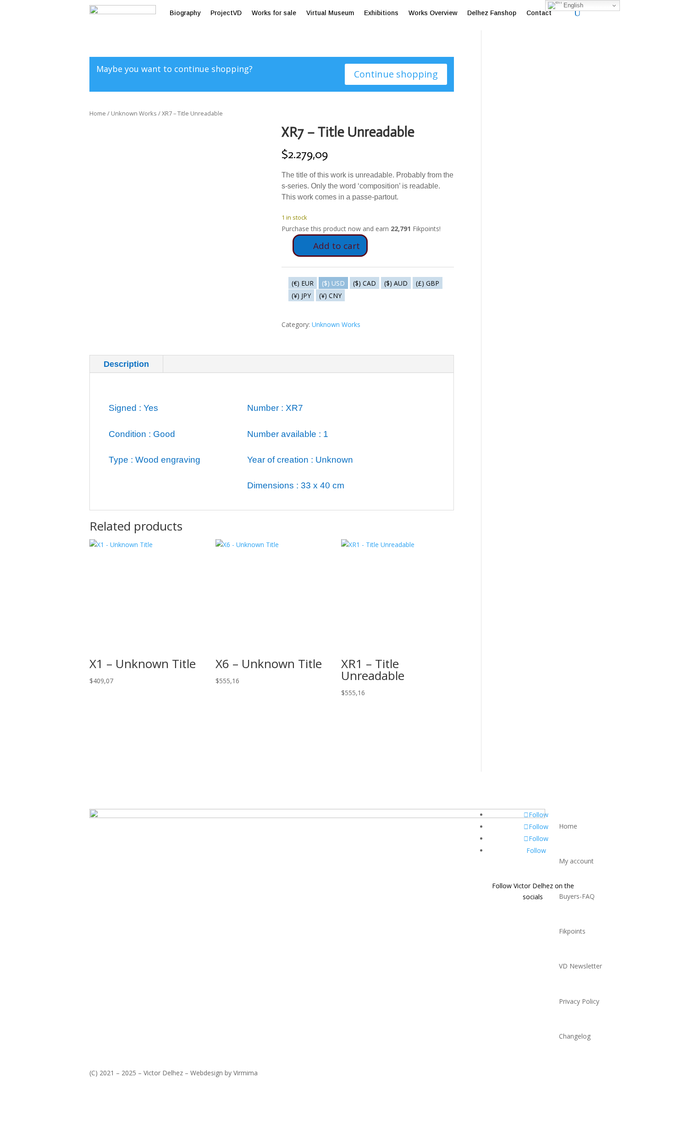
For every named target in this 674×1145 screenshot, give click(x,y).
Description (126, 364)
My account (576, 861)
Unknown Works (134, 113)
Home (97, 113)
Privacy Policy (579, 1001)
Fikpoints (572, 931)
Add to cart (336, 246)
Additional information (221, 364)
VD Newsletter (580, 966)
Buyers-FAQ (577, 896)
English (572, 5)
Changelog (575, 1036)
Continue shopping (396, 74)
